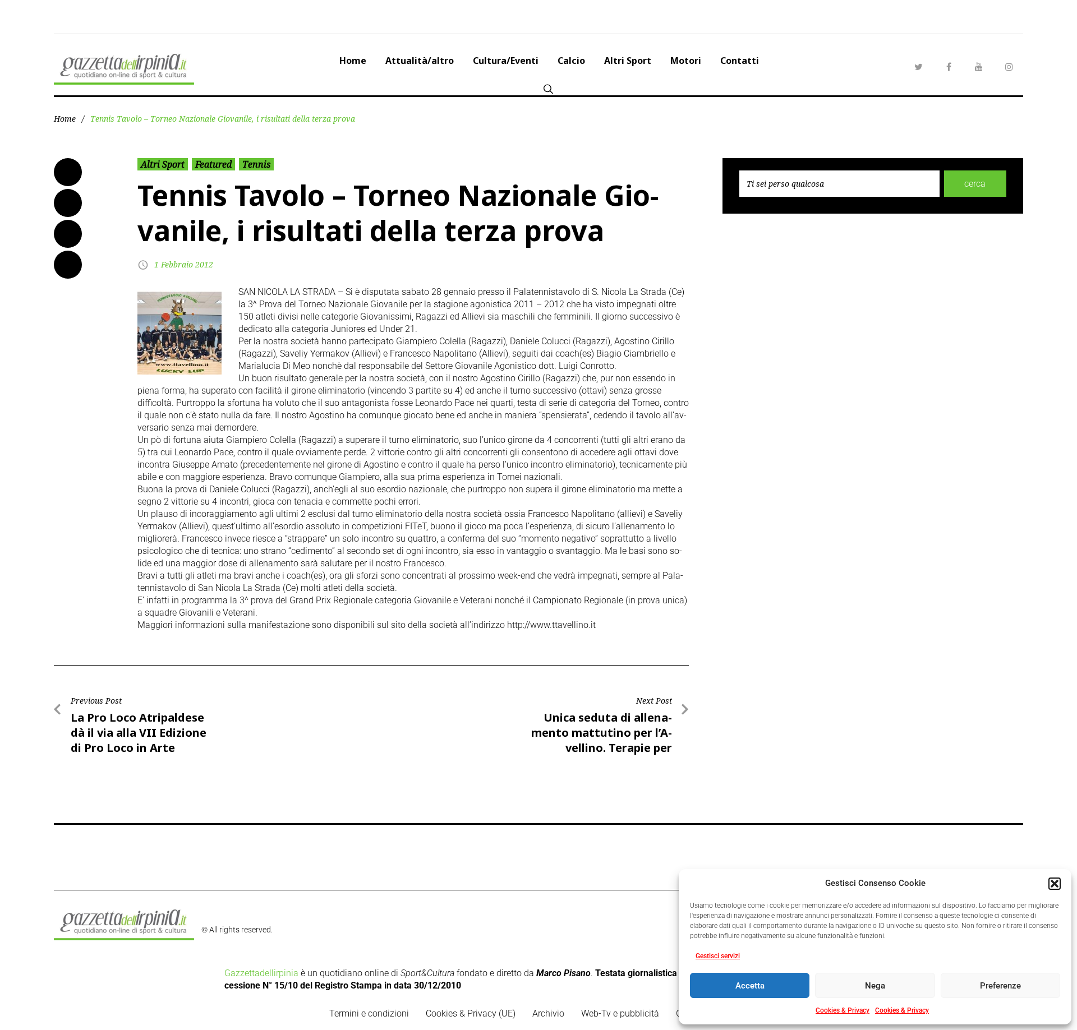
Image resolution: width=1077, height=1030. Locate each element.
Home (352, 60)
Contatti (739, 60)
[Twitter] (918, 67)
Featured (213, 164)
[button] (1054, 883)
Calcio (571, 60)
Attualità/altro (419, 60)
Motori (685, 60)
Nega (875, 986)
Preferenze (1000, 986)
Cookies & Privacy (842, 1010)
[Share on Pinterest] (68, 265)
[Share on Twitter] (68, 203)
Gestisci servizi (718, 956)
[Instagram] (1009, 67)
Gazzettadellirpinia (261, 973)
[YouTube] (979, 67)
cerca (975, 183)
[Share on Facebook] (68, 172)
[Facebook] (949, 67)
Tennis (256, 164)
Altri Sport (627, 60)
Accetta (750, 986)
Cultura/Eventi (505, 60)
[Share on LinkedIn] (68, 234)
